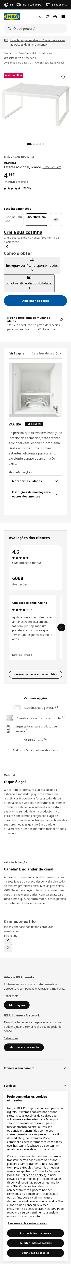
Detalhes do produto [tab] (46, 353)
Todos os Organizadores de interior (35, 750)
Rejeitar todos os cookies (36, 1243)
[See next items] (57, 353)
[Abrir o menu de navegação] (63, 17)
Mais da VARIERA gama (19, 156)
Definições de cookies (35, 1253)
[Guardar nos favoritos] (63, 77)
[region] (35, 104)
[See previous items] (8, 941)
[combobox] (34, 28)
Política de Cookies (33, 1175)
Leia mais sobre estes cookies (27, 1223)
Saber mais (11, 996)
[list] (35, 627)
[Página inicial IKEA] (12, 16)
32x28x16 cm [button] (52, 167)
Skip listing (10, 935)
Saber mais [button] (50, 329)
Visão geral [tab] (17, 353)
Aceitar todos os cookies (35, 1233)
